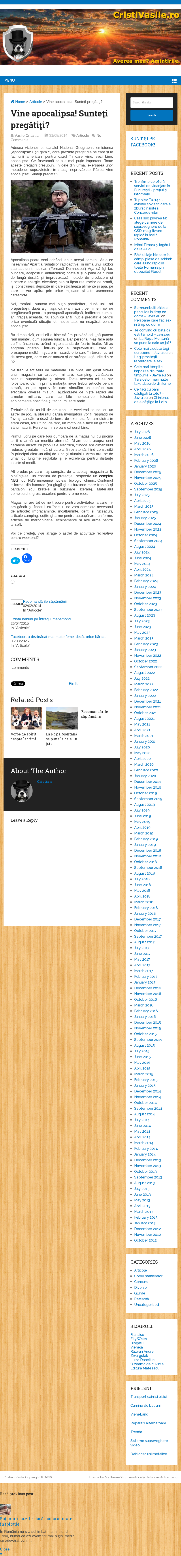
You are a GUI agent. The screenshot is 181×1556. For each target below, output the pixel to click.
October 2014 (145, 1103)
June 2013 (142, 1194)
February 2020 (146, 770)
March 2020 (144, 764)
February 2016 (146, 1011)
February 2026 (146, 460)
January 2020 (145, 776)
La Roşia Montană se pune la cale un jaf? (152, 341)
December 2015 (147, 1022)
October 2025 (145, 483)
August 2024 (144, 546)
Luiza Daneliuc (142, 1360)
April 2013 (142, 1206)
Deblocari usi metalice (148, 1454)
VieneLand (139, 1414)
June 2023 (142, 627)
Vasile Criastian (27, 135)
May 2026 (142, 443)
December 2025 (147, 472)
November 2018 (147, 856)
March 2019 (143, 833)
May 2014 (142, 1131)
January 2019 (145, 845)
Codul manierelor (148, 1276)
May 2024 (142, 564)
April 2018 (142, 896)
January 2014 (145, 1154)
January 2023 (145, 650)
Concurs (141, 1282)
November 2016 (147, 994)
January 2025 (145, 518)
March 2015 (143, 1074)
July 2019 (142, 810)
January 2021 (145, 741)
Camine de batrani (145, 1405)
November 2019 (147, 787)
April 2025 (142, 501)
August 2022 (144, 673)
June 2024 (142, 558)
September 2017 (148, 936)
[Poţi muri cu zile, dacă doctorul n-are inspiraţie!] (5, 1513)
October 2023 (145, 604)
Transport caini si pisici (148, 1397)
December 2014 (147, 1091)
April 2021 (142, 730)
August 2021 (144, 718)
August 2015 (144, 1045)
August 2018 (144, 873)
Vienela (136, 1347)
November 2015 (147, 1028)
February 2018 (146, 908)
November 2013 (147, 1166)
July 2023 (142, 621)
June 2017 (142, 954)
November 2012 (147, 1234)
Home (19, 102)
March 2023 (143, 638)
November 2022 (147, 655)
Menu (9, 80)
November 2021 (147, 707)
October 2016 (145, 999)
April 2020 (142, 759)
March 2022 (143, 684)
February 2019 (146, 839)
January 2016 (145, 1017)
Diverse (140, 1287)
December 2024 (147, 524)
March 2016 (143, 1005)
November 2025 (147, 478)
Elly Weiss (138, 1339)
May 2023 (142, 632)
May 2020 (142, 753)
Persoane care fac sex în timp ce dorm (152, 322)
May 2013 (142, 1200)
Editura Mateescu (144, 1368)
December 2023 (147, 592)
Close (4, 1549)
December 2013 (147, 1160)
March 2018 (143, 902)
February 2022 (146, 690)
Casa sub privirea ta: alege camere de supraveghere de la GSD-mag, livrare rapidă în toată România (150, 228)
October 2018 (145, 862)
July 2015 (141, 1051)
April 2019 (142, 827)
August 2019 (144, 804)
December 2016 (147, 988)
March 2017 (143, 971)
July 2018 (142, 879)
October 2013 (145, 1171)
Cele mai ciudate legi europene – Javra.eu (151, 350)
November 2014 (147, 1097)
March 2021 (143, 736)
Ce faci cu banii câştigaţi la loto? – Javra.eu (149, 393)
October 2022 (145, 661)
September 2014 (148, 1108)
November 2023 (147, 598)
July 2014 (142, 1120)
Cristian (44, 781)
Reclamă (141, 1299)
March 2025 (143, 506)
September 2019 (148, 799)
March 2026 (144, 455)
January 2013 (145, 1223)
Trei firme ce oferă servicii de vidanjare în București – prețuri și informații (152, 188)
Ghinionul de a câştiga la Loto (151, 400)
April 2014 (142, 1137)
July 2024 (142, 552)
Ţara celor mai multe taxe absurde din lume (152, 381)
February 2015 (146, 1080)
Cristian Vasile (14, 1477)
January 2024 (145, 587)
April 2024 (142, 569)
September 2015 (148, 1040)
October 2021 (145, 713)
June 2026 (142, 438)
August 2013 (144, 1183)
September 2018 (148, 868)
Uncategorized (146, 1305)
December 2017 (147, 919)
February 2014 (146, 1148)
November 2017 (147, 925)
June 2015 (142, 1057)
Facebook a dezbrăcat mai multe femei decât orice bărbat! (59, 637)
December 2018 (147, 850)
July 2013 (141, 1189)
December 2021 (147, 701)
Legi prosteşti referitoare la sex (148, 359)
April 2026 (142, 449)
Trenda (136, 1432)
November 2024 (147, 529)
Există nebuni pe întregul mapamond (41, 619)
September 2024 (148, 541)
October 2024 (145, 535)
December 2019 (147, 782)
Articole (35, 102)
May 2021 (142, 724)
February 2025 (146, 512)
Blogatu (136, 1343)
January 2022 (145, 696)
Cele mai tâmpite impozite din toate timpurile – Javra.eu (150, 371)
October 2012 (145, 1240)
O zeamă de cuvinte (147, 1364)
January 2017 (145, 982)
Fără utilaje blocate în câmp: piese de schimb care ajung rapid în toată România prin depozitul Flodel (153, 263)
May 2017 (142, 959)
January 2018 (145, 913)
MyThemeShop (116, 1477)
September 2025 (148, 489)
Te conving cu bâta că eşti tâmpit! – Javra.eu (152, 332)
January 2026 (145, 466)
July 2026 (142, 432)
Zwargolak (139, 1356)
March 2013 (143, 1212)
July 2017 (141, 948)
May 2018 (142, 890)
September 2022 (148, 667)
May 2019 (142, 822)
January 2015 (145, 1085)
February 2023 (146, 644)
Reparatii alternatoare (148, 1423)
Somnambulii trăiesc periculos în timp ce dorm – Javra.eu (151, 312)
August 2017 (144, 942)
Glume (139, 1293)
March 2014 (143, 1143)
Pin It (73, 683)
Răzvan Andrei (142, 1351)
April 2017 (142, 965)
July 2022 (142, 678)
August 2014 (144, 1114)
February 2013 (146, 1217)
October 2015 (145, 1034)
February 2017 (146, 976)
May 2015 (142, 1062)
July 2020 (142, 747)
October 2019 (145, 793)
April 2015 (142, 1068)
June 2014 (142, 1126)
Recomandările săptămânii (45, 601)
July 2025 (142, 495)
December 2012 (147, 1229)
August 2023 (144, 615)
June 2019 (142, 816)
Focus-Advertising (164, 1477)
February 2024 (146, 581)
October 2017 (145, 931)
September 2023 (148, 610)
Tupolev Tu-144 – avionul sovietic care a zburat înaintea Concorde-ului (152, 206)
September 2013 (148, 1177)
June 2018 (142, 885)
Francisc (137, 1335)
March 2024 (144, 575)
